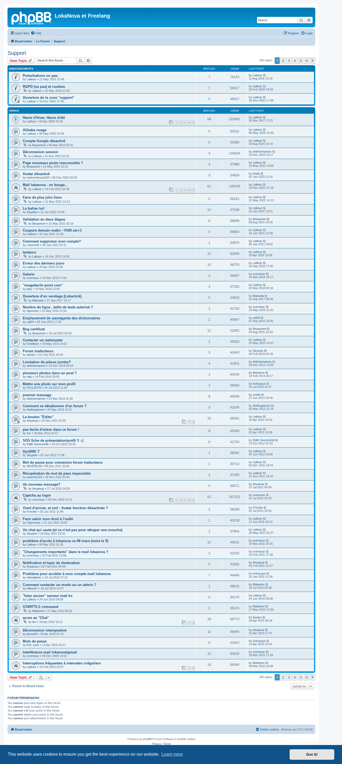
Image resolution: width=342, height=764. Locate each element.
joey (29, 288)
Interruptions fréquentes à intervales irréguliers (62, 663)
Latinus (31, 79)
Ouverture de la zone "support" (48, 98)
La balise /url (33, 208)
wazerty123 (34, 477)
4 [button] (295, 60)
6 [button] (307, 60)
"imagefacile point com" (43, 285)
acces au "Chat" (36, 618)
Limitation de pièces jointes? (47, 362)
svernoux (33, 277)
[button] (312, 60)
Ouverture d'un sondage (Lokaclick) (52, 296)
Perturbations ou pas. (41, 76)
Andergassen (35, 409)
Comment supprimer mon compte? (52, 241)
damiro (31, 354)
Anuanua (32, 420)
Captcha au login (37, 495)
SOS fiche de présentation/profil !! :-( (53, 440)
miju (29, 376)
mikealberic (34, 577)
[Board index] (32, 17)
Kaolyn (257, 617)
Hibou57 (32, 588)
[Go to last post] (264, 75)
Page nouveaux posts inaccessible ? (53, 163)
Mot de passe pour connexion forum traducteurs (63, 462)
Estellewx (33, 343)
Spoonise (33, 310)
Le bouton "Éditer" (38, 417)
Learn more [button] (172, 754)
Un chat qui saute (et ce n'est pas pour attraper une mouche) (72, 530)
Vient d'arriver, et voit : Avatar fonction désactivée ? (65, 508)
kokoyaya (259, 383)
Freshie (32, 511)
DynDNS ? (31, 451)
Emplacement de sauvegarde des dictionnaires (61, 318)
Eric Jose (33, 644)
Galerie (28, 274)
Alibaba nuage (34, 130)
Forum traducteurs (38, 351)
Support (16, 53)
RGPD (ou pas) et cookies (44, 87)
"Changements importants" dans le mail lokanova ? (65, 552)
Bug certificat (34, 329)
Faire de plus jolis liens (42, 197)
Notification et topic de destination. (52, 563)
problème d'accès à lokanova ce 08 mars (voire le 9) (65, 541)
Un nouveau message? (41, 484)
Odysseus (33, 522)
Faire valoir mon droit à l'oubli (48, 519)
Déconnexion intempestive (45, 630)
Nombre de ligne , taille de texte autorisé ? (58, 307)
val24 (30, 321)
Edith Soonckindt (37, 444)
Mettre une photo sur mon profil (49, 384)
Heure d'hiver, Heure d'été (44, 118)
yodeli (256, 394)
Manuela (37, 300)
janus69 (32, 634)
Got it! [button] (312, 754)
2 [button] (283, 60)
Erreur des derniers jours (43, 263)
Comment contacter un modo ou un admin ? (59, 585)
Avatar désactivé (36, 174)
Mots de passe (34, 641)
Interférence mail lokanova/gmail (50, 652)
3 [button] (289, 60)
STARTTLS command (40, 607)
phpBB (147, 738)
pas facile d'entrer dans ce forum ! (51, 430)
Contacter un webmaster (43, 340)
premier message (37, 395)
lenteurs (29, 252)
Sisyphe (32, 212)
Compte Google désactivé (44, 141)
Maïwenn (259, 372)
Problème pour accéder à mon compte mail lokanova (67, 574)
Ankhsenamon (262, 151)
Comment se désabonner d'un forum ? (55, 406)
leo (34, 621)
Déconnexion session (40, 152)
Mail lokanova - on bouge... (45, 185)
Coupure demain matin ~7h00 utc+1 (52, 230)
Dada (256, 173)
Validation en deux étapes (44, 219)
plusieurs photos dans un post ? (50, 373)
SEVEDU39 (34, 466)
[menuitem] (36, 33)
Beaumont (38, 145)
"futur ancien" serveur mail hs (47, 596)
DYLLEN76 (34, 387)
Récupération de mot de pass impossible (57, 473)
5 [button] (301, 60)
